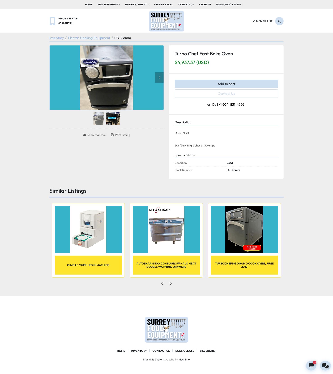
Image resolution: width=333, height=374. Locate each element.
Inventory (139, 350)
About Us (205, 4)
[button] (108, 4)
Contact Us (186, 4)
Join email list (262, 21)
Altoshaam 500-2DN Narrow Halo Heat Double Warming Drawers (166, 265)
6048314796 (65, 23)
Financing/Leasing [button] (228, 4)
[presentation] (162, 283)
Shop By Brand (163, 4)
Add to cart (226, 84)
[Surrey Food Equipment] (166, 329)
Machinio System (153, 359)
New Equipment (107, 4)
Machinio (184, 359)
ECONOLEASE (184, 350)
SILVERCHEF (208, 350)
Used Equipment (136, 4)
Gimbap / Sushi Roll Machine (88, 265)
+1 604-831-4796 (68, 18)
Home (88, 4)
